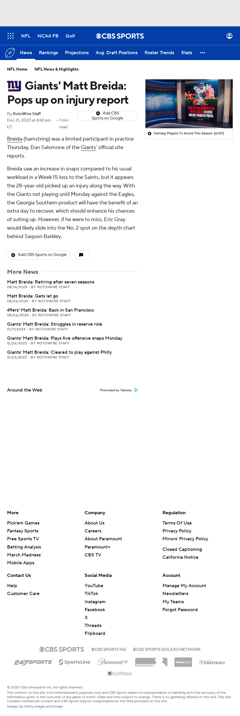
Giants (88, 147)
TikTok (91, 594)
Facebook (95, 610)
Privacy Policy (176, 531)
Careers (93, 531)
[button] (11, 35)
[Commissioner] (151, 660)
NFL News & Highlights (57, 69)
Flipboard (95, 633)
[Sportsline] (74, 661)
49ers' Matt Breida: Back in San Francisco (50, 310)
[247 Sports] (33, 661)
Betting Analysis (24, 547)
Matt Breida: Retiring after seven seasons (50, 282)
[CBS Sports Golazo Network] (167, 649)
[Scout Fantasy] (212, 662)
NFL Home (17, 69)
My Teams (173, 602)
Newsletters (175, 594)
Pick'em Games (23, 523)
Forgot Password (180, 610)
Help (12, 586)
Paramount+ (97, 547)
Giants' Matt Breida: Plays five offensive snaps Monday (64, 338)
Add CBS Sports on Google (107, 116)
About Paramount (103, 539)
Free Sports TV (23, 539)
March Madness (24, 555)
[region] (189, 104)
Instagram (95, 602)
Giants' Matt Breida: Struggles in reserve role (54, 324)
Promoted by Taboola (116, 390)
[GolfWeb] (120, 674)
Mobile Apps (20, 563)
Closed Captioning (182, 549)
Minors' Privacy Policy (185, 539)
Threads (93, 625)
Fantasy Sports (22, 531)
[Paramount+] (112, 661)
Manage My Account (184, 586)
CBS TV (93, 555)
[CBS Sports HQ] (108, 649)
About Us (94, 523)
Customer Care (23, 594)
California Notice (180, 557)
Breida (14, 139)
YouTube (94, 586)
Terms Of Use (177, 523)
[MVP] (183, 660)
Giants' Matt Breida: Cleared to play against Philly (59, 352)
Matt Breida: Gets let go (32, 296)
